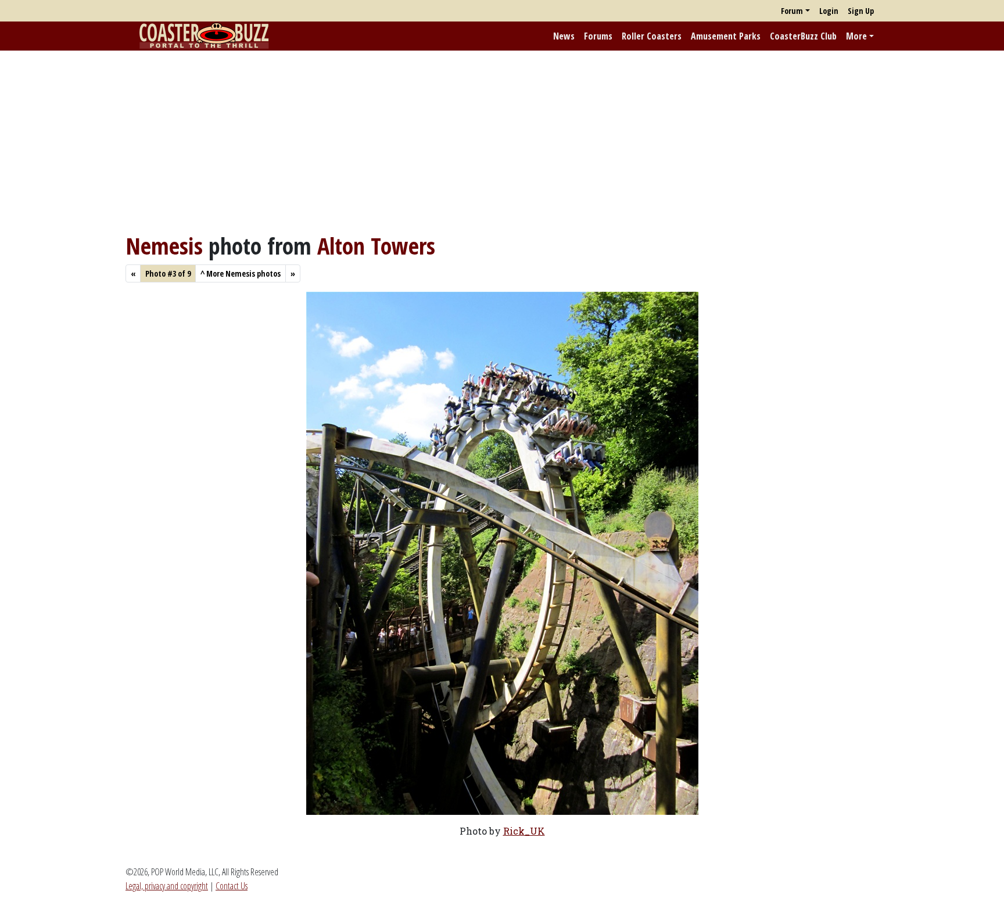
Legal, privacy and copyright (167, 885)
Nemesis (164, 246)
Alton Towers (376, 246)
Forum (792, 10)
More (856, 36)
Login (828, 10)
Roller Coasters (652, 36)
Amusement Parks (726, 36)
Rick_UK (524, 831)
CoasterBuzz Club (803, 36)
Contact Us (232, 885)
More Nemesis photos (240, 273)
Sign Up (861, 10)
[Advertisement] (502, 141)
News (564, 36)
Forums (598, 36)
